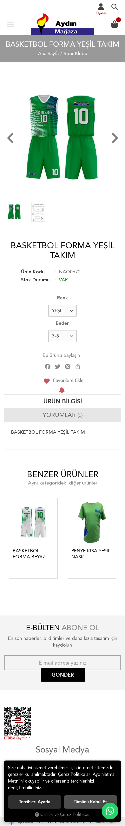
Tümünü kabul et (90, 801)
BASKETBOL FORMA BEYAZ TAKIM (29, 554)
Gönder (63, 675)
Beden (63, 323)
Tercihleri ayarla (34, 801)
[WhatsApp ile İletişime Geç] (110, 811)
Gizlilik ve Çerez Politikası (65, 814)
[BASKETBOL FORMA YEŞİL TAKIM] (62, 137)
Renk (62, 298)
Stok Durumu (35, 280)
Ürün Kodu (33, 272)
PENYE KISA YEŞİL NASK (90, 554)
